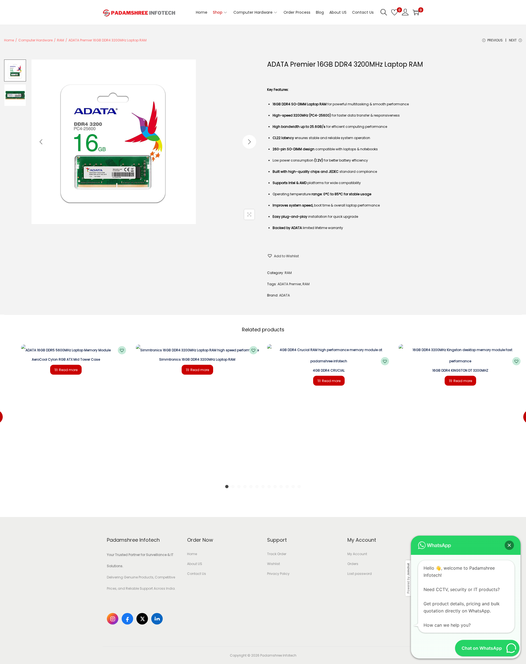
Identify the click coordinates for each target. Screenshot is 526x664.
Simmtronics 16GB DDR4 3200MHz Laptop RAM (197, 359)
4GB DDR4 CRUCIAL (329, 370)
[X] (142, 619)
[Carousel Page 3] (239, 486)
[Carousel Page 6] (257, 486)
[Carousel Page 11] (287, 486)
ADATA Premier (289, 284)
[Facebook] (127, 619)
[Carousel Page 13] (299, 486)
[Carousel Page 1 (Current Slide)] (226, 486)
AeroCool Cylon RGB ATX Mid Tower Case (66, 359)
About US (194, 563)
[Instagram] (112, 619)
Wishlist (273, 563)
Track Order (276, 554)
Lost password (359, 573)
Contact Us (196, 573)
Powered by (408, 578)
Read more (68, 370)
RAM (60, 40)
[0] (394, 12)
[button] (283, 256)
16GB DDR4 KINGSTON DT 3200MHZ (460, 370)
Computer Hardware (35, 40)
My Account (357, 554)
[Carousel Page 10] (281, 486)
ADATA (284, 295)
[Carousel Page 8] (269, 486)
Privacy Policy (278, 573)
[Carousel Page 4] (245, 486)
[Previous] (41, 142)
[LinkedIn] (157, 619)
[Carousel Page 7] (263, 486)
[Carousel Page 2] (233, 486)
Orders (352, 563)
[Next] (249, 142)
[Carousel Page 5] (251, 486)
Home (9, 40)
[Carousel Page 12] (293, 486)
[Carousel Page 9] (275, 486)
